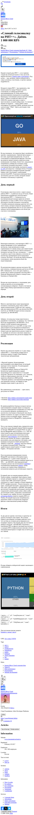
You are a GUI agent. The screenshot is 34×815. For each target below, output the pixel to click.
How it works (9, 782)
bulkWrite (27, 464)
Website (3, 693)
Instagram (14, 693)
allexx (2, 28)
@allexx (11, 708)
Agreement (8, 789)
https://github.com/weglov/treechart (18, 399)
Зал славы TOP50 (10, 638)
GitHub (15, 718)
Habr (11, 813)
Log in (6, 760)
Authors (7, 774)
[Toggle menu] (1, 2)
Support (14, 811)
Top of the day (5, 729)
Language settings (7, 811)
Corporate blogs (9, 797)
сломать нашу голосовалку (20, 76)
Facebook (8, 693)
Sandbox (7, 776)
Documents (8, 787)
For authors (8, 784)
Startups (7, 804)
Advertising (8, 799)
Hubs (6, 772)
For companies (9, 786)
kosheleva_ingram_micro (8, 632)
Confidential (8, 791)
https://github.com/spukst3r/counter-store (20, 398)
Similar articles (15, 729)
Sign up (7, 762)
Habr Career (4, 718)
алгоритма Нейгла (6, 496)
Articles (7, 769)
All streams (7, 2)
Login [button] (2, 12)
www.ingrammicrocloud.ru (13, 739)
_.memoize (17, 443)
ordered (20, 465)
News (6, 770)
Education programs (11, 802)
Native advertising (10, 801)
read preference (12, 436)
